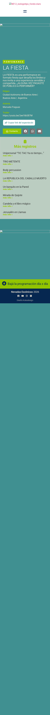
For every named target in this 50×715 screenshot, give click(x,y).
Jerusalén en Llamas (14, 212)
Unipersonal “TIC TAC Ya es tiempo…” (23, 153)
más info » (8, 155)
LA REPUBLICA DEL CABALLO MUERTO (24, 178)
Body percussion (12, 170)
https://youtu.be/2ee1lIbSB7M (17, 115)
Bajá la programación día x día (28, 284)
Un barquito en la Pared (16, 186)
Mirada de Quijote (12, 195)
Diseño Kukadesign (25, 300)
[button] (19, 122)
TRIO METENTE (11, 161)
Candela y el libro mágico (16, 203)
